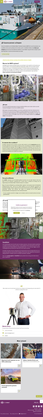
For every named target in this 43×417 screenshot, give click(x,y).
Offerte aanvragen (31, 410)
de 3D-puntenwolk (6, 190)
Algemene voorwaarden (37, 411)
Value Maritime (31, 113)
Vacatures (36, 408)
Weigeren (23, 212)
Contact (40, 408)
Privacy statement (38, 410)
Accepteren (16, 212)
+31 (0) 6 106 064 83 (8, 330)
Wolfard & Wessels (23, 113)
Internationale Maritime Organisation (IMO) (19, 66)
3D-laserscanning (5, 54)
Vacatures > (37, 1)
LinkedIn (6, 335)
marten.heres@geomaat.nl (9, 333)
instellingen (28, 210)
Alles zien (39, 396)
